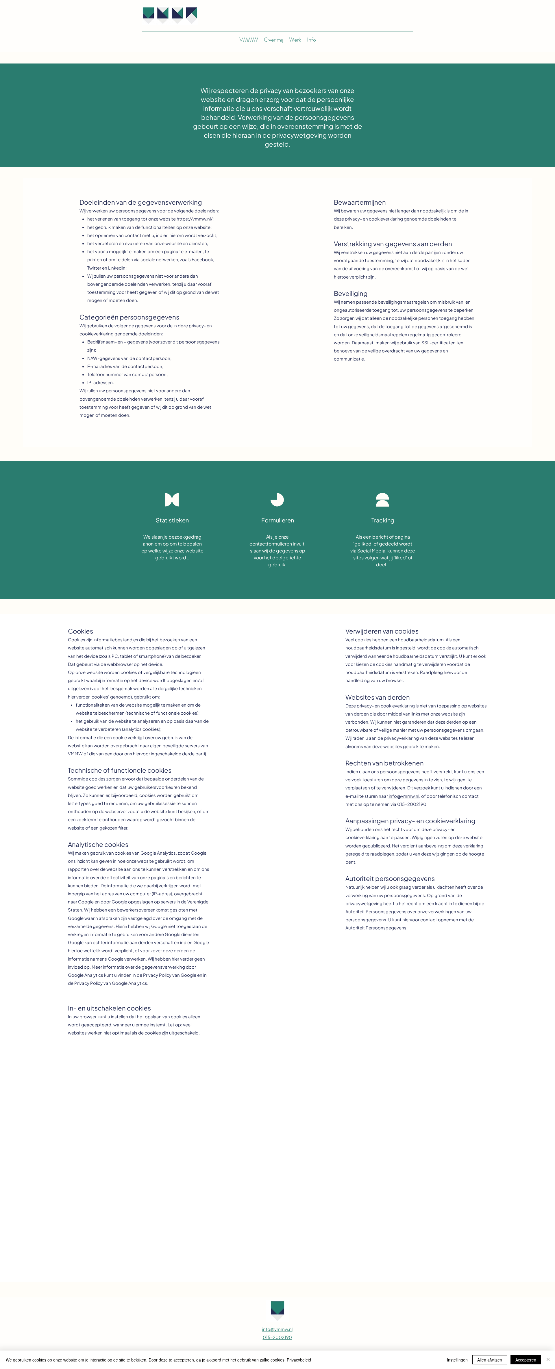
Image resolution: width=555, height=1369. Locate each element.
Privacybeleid (299, 1360)
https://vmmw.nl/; (195, 218)
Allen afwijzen (489, 1360)
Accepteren (525, 1360)
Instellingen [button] (457, 1360)
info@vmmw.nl (403, 796)
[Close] (548, 1359)
